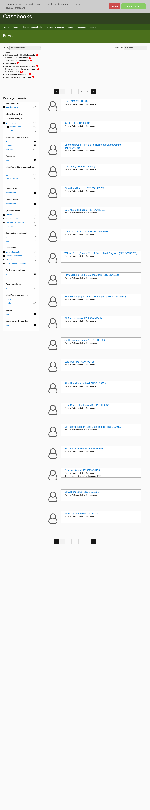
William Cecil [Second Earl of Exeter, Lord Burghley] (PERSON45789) (100, 253)
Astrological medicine (55, 27)
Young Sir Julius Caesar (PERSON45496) (86, 231)
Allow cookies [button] (134, 6)
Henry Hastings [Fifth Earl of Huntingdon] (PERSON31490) (95, 296)
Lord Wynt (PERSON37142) (79, 362)
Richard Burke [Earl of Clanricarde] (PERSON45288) (91, 275)
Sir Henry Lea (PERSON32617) (81, 513)
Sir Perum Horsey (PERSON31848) (83, 318)
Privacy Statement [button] (15, 8)
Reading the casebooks (32, 27)
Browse (6, 27)
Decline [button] (114, 6)
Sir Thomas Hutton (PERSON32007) (83, 448)
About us (93, 27)
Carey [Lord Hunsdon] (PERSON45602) (85, 210)
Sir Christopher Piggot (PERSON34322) (85, 340)
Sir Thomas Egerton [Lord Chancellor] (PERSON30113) (93, 427)
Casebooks (17, 16)
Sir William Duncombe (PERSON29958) (85, 383)
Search (16, 27)
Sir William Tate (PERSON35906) (81, 492)
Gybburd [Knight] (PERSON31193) (82, 470)
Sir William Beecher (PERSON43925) (84, 188)
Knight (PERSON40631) (77, 123)
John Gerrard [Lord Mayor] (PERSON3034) (86, 405)
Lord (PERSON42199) (76, 101)
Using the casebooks (77, 27)
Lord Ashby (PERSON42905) (79, 166)
